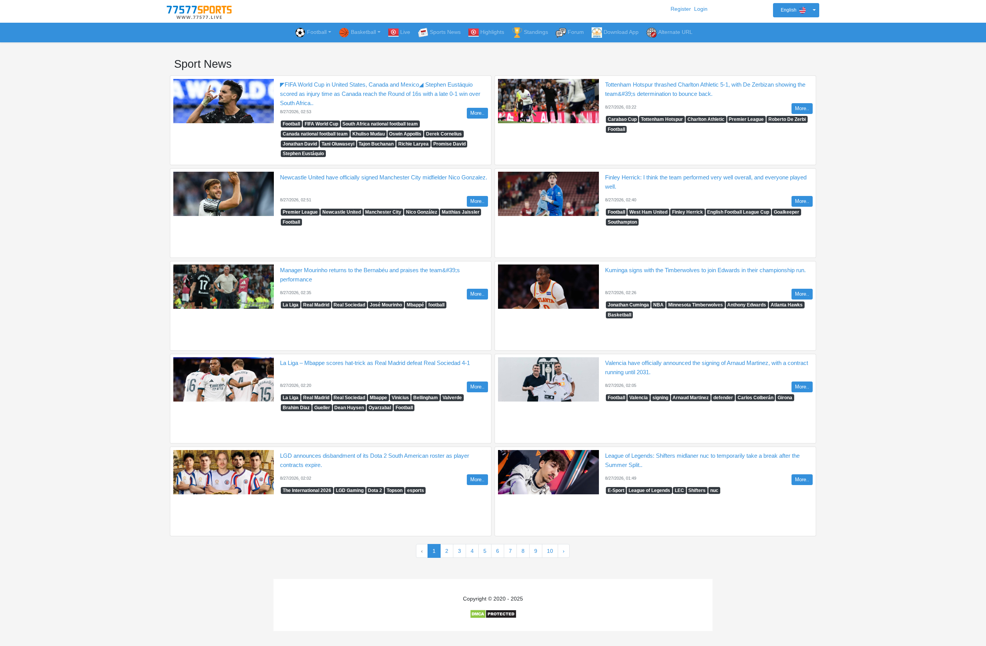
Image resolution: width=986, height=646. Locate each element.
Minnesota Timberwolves (695, 305)
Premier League (746, 119)
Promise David (449, 144)
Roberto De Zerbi (787, 119)
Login (701, 9)
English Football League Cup (738, 212)
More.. (477, 113)
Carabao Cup (622, 119)
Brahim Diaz (296, 407)
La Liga (290, 305)
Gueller (322, 407)
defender (723, 397)
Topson (394, 490)
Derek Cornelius (444, 134)
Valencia (638, 397)
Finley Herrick (687, 212)
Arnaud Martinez (690, 397)
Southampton (622, 222)
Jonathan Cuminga (628, 305)
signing (660, 397)
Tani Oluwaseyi (338, 144)
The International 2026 (307, 490)
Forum (576, 32)
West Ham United (648, 212)
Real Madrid (316, 305)
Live (405, 32)
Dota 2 (375, 490)
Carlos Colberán (755, 397)
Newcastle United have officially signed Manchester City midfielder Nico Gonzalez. (383, 177)
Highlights (492, 32)
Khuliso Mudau (368, 134)
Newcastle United (341, 212)
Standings (536, 32)
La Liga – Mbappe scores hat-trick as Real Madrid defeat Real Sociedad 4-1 (375, 363)
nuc (714, 490)
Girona (785, 397)
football (436, 305)
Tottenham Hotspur (662, 119)
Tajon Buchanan (376, 144)
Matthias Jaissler (461, 212)
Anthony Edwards (746, 305)
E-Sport (616, 490)
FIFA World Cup (321, 124)
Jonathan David (300, 144)
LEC (679, 490)
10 (550, 551)
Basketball (619, 315)
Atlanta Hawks (787, 305)
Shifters (697, 490)
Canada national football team (315, 134)
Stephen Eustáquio (303, 153)
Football (317, 32)
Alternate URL (675, 32)
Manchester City (383, 212)
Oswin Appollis (405, 134)
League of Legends (649, 490)
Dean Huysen (349, 407)
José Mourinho (386, 305)
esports (415, 490)
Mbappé (415, 305)
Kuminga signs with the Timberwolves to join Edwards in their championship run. (705, 270)
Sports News (445, 32)
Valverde (452, 397)
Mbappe (378, 397)
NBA (658, 305)
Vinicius (400, 397)
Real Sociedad (349, 305)
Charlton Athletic (706, 119)
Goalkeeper (786, 212)
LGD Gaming (350, 490)
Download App (621, 32)
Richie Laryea (413, 144)
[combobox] (796, 10)
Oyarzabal (380, 407)
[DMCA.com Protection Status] (493, 614)
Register (681, 9)
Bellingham (425, 397)
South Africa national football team (380, 124)
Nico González (421, 212)
